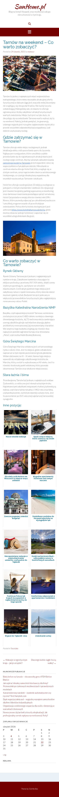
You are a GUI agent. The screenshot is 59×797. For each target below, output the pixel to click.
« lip (4, 755)
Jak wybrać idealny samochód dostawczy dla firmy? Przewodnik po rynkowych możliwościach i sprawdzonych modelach (28, 686)
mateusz (31, 51)
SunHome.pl (29, 6)
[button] (29, 32)
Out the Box (33, 789)
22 (42, 742)
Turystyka (14, 648)
